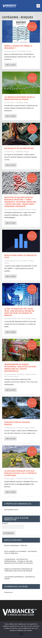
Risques (29, 51)
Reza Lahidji (10, 479)
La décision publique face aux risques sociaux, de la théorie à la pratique (20, 473)
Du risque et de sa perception (19, 148)
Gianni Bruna (11, 152)
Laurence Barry (11, 374)
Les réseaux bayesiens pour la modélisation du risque (19, 98)
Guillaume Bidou (12, 318)
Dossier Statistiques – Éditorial (15, 545)
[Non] (39, 630)
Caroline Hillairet (12, 209)
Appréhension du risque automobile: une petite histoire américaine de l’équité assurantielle (20, 367)
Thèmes (34, 209)
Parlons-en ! (8, 592)
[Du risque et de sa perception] (21, 134)
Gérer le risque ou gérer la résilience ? (18, 47)
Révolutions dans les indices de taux (20, 256)
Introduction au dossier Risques (17, 423)
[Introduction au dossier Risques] (21, 408)
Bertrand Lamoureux (13, 261)
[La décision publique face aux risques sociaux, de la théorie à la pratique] (21, 456)
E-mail (5, 523)
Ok (21, 634)
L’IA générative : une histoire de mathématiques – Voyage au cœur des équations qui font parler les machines (18, 561)
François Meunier (12, 51)
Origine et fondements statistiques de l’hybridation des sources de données (18, 570)
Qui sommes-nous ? (11, 510)
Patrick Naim (10, 102)
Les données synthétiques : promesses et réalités (19, 578)
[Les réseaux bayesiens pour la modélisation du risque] (21, 83)
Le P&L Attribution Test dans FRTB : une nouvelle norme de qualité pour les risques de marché (19, 312)
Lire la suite (11, 65)
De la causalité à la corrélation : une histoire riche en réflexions (20, 552)
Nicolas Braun (11, 428)
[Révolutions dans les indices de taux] (21, 241)
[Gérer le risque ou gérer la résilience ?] (21, 31)
